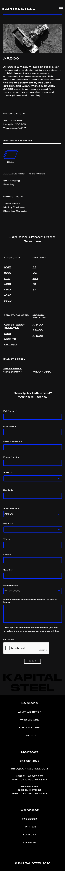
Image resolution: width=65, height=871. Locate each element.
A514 (7, 334)
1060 (7, 273)
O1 (34, 284)
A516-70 (10, 339)
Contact (29, 735)
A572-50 (10, 345)
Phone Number (11, 457)
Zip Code (9, 490)
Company (9, 426)
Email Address (12, 442)
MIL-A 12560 (41, 372)
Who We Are (29, 720)
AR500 (37, 336)
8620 (8, 301)
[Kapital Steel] (18, 8)
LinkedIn (29, 842)
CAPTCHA (8, 640)
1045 (7, 267)
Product (8, 524)
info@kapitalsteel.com (29, 769)
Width (6, 539)
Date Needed (10, 585)
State (7, 472)
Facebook (29, 819)
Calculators (29, 728)
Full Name (10, 411)
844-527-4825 (29, 761)
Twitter (29, 827)
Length (7, 554)
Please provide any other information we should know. (30, 601)
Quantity (8, 570)
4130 (7, 284)
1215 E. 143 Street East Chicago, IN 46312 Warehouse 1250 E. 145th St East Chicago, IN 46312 (29, 784)
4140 (7, 290)
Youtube (29, 835)
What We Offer (30, 712)
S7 (34, 290)
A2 (34, 267)
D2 (34, 273)
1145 (7, 279)
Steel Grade (11, 508)
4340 (7, 295)
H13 (35, 279)
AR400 (37, 325)
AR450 (37, 330)
